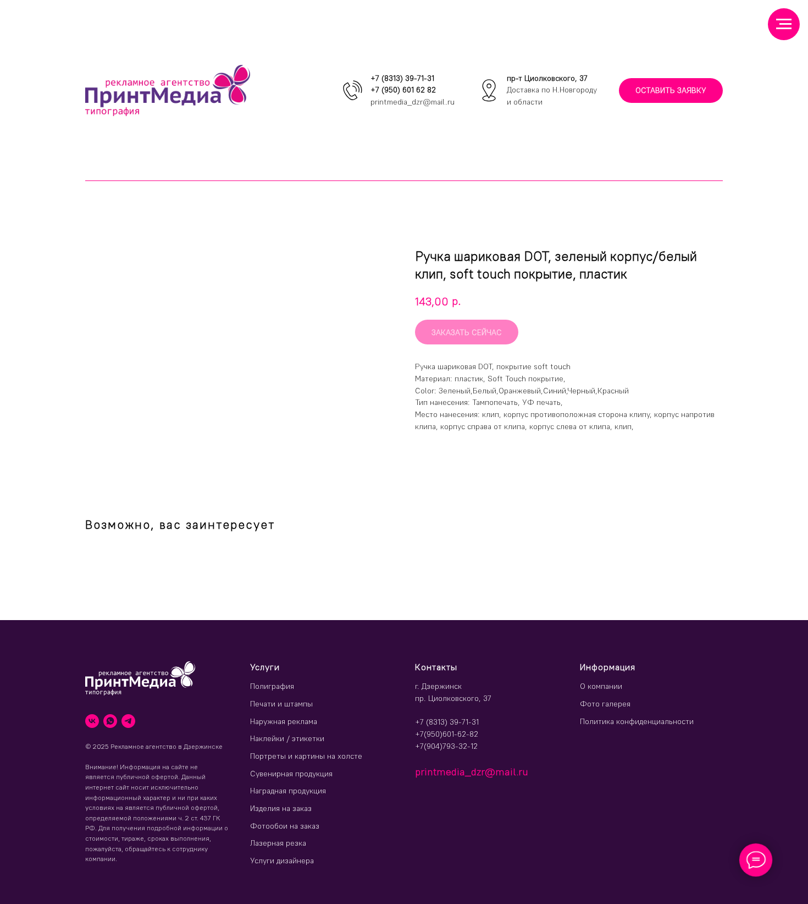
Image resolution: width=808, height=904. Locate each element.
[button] (671, 90)
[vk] (92, 721)
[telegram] (128, 721)
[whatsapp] (110, 721)
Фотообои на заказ (284, 826)
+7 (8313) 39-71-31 (402, 78)
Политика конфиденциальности (637, 721)
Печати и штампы (281, 704)
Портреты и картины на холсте (306, 756)
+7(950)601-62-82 (446, 734)
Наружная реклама (283, 721)
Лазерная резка (278, 843)
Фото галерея (605, 704)
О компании (601, 686)
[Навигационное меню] (784, 24)
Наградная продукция (288, 791)
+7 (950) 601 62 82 (403, 90)
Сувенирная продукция (291, 774)
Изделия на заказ (281, 808)
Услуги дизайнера (282, 860)
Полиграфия (272, 686)
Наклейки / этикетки (287, 738)
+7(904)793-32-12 (446, 746)
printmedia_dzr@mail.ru (412, 102)
